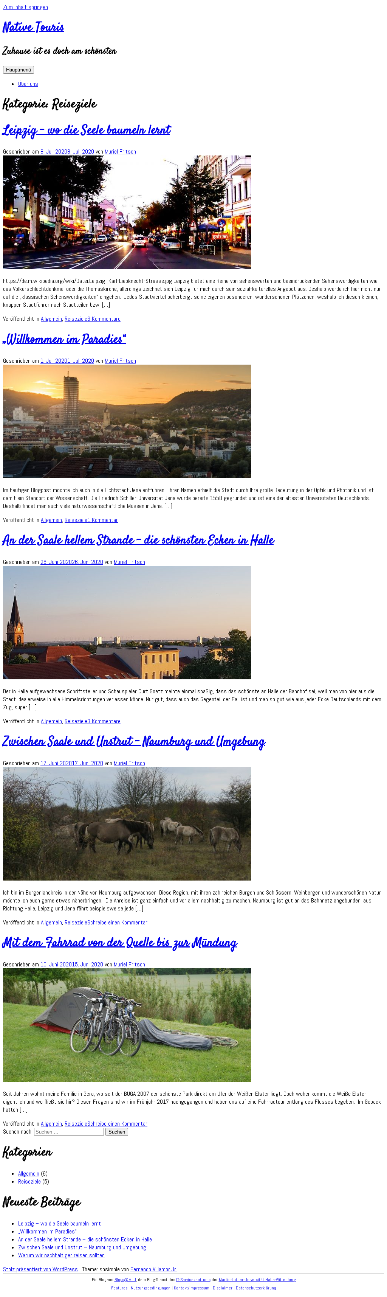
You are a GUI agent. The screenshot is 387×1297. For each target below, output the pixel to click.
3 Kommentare (104, 721)
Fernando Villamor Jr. (153, 1269)
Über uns (28, 84)
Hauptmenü (18, 70)
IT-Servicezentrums (193, 1279)
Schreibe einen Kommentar (117, 922)
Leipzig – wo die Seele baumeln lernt (86, 130)
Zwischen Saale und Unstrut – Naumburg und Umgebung (134, 741)
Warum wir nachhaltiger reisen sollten (61, 1255)
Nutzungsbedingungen (150, 1288)
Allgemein (51, 319)
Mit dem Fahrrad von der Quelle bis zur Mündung (120, 943)
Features (119, 1288)
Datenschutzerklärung (256, 1288)
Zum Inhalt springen (25, 7)
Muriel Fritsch (120, 151)
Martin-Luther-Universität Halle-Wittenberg (257, 1279)
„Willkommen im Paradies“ (64, 339)
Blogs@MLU (125, 1279)
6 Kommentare (104, 319)
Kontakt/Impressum (191, 1288)
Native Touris (33, 27)
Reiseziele (76, 319)
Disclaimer (222, 1288)
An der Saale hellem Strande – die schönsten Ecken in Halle (138, 540)
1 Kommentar (102, 520)
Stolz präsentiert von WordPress (40, 1269)
